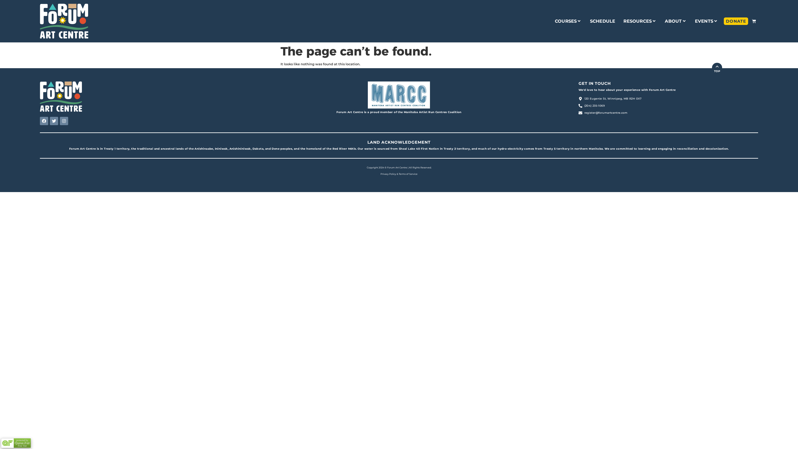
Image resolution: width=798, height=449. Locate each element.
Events (704, 21)
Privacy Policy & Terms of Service (399, 174)
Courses (566, 21)
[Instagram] (64, 121)
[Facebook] (44, 121)
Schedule (602, 21)
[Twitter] (54, 121)
